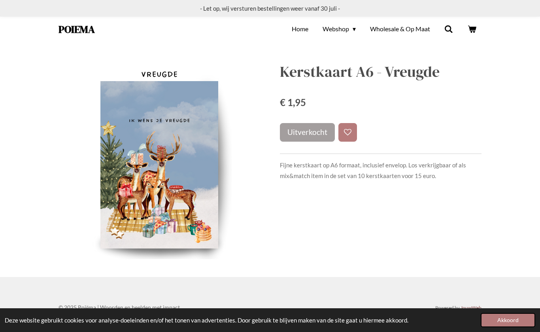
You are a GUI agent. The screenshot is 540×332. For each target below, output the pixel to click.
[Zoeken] (448, 29)
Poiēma (77, 29)
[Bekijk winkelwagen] (472, 29)
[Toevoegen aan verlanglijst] (347, 132)
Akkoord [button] (508, 320)
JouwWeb (471, 307)
